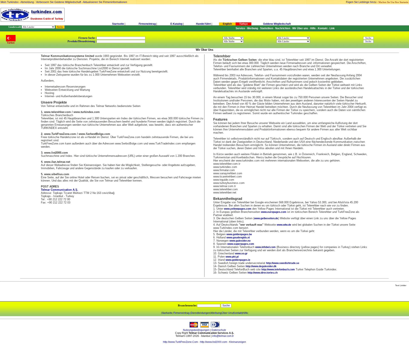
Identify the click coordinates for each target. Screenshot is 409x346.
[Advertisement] (50, 294)
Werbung (216, 312)
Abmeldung (27, 2)
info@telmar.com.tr (223, 335)
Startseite (118, 23)
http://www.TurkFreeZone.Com (180, 341)
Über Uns (227, 312)
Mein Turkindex (10, 2)
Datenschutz (219, 330)
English (227, 23)
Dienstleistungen (200, 312)
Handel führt (203, 23)
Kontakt (237, 312)
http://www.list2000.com (213, 341)
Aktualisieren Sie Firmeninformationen (105, 2)
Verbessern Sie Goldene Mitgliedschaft (59, 2)
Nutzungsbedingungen (196, 330)
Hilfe (245, 312)
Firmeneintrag (147, 23)
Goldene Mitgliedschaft (277, 23)
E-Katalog (176, 23)
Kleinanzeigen (237, 341)
